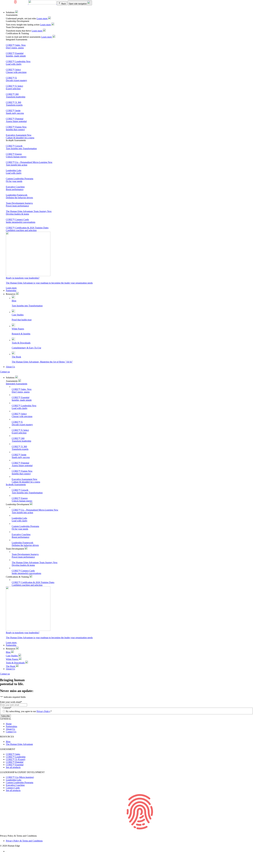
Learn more (42, 18)
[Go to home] (126, 833)
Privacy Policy (43, 711)
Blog (8, 652)
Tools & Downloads (15, 662)
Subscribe (5, 716)
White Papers (12, 659)
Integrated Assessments (16, 383)
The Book (11, 666)
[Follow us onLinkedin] (7, 851)
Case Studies (12, 655)
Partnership (11, 290)
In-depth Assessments (16, 484)
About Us (10, 366)
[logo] (28, 3)
